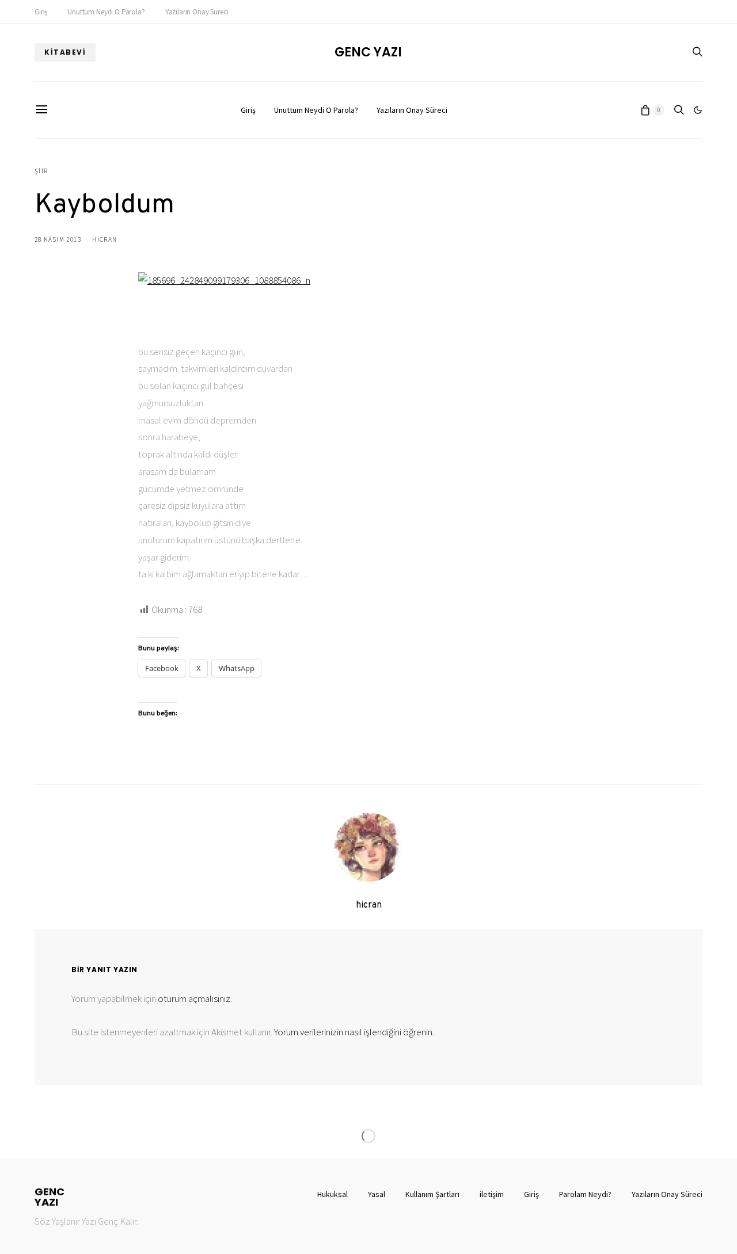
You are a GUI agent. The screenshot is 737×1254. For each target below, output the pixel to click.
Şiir (41, 171)
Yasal (376, 1194)
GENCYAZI (49, 1197)
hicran (104, 239)
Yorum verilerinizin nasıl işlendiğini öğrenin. (354, 1032)
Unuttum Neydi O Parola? (106, 12)
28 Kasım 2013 (58, 239)
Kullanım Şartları (432, 1194)
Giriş (41, 12)
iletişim (492, 1194)
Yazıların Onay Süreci (197, 12)
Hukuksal (332, 1194)
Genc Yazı (368, 52)
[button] (697, 110)
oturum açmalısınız (194, 998)
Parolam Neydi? (585, 1194)
